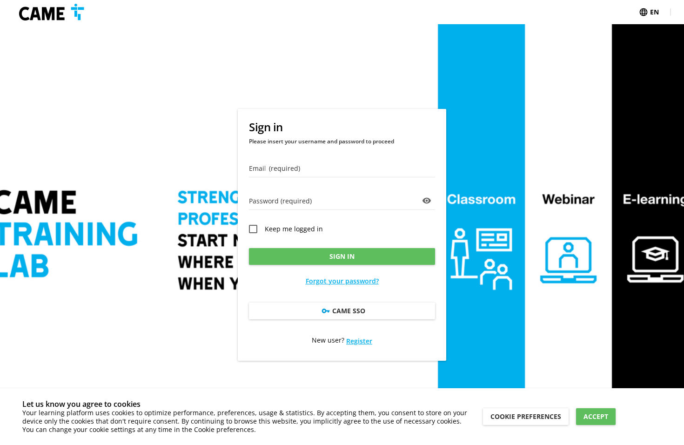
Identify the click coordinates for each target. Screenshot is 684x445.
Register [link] (359, 341)
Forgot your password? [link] (342, 280)
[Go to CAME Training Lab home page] (51, 12)
